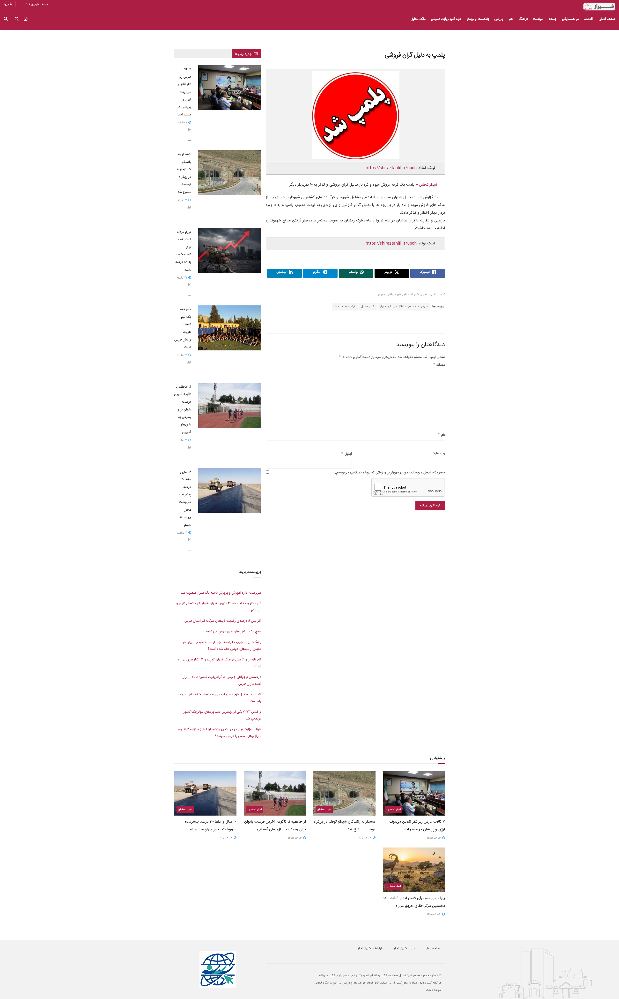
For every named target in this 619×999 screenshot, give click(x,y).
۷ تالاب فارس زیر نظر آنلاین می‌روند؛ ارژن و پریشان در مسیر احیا (184, 92)
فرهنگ (523, 19)
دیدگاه (439, 365)
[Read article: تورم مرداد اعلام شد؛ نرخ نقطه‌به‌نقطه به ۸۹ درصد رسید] (229, 250)
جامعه (553, 19)
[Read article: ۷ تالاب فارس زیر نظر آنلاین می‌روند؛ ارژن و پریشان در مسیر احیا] (229, 87)
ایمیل (346, 454)
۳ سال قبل (438, 294)
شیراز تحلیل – (426, 185)
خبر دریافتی (393, 294)
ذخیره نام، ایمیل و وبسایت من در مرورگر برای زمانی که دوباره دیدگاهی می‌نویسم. (390, 473)
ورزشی (498, 19)
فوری (381, 294)
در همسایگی (570, 19)
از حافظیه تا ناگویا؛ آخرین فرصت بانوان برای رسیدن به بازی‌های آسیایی (182, 409)
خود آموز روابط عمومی (446, 19)
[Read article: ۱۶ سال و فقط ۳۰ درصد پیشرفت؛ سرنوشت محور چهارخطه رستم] (229, 490)
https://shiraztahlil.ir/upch (391, 168)
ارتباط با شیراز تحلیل (368, 948)
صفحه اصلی (606, 19)
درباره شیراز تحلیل (403, 948)
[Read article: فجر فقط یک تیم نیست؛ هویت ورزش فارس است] (229, 327)
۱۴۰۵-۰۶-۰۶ (434, 838)
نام (441, 435)
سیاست (538, 19)
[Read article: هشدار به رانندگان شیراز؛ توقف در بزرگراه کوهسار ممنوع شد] (229, 172)
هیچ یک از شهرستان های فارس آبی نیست (232, 632)
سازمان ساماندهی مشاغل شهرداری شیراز (404, 306)
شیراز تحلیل (368, 306)
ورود (7, 4)
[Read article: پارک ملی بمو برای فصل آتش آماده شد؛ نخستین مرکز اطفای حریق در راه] (414, 870)
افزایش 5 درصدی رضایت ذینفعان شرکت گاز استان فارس (222, 621)
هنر (511, 19)
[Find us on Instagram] (25, 19)
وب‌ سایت (438, 453)
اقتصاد (588, 19)
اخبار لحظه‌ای (411, 294)
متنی (424, 294)
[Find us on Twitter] (17, 19)
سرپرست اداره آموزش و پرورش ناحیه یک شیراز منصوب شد (221, 593)
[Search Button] (6, 19)
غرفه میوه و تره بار (344, 306)
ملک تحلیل (418, 19)
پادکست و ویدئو (478, 19)
